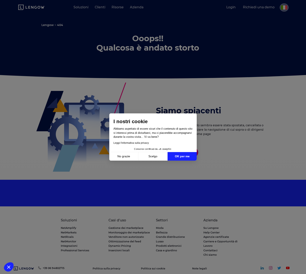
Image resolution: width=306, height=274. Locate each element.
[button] (9, 267)
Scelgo (152, 156)
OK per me (182, 156)
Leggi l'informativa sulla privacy (131, 142)
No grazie (123, 156)
